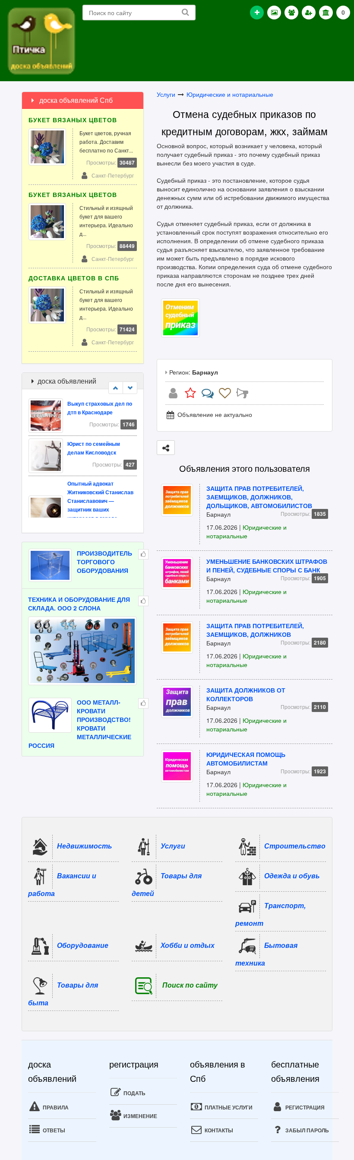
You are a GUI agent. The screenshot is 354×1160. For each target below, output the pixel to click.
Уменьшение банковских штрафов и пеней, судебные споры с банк (266, 565)
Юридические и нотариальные (229, 94)
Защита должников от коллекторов (245, 694)
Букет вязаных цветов (72, 119)
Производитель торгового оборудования (104, 562)
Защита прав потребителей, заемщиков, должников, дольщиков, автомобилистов (259, 497)
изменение (139, 1116)
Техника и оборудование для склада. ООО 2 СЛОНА (79, 603)
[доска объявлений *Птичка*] (41, 40)
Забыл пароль (306, 1130)
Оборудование (82, 945)
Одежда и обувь (292, 875)
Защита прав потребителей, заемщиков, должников (255, 630)
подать (133, 1093)
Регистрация (304, 1107)
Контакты (218, 1130)
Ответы (53, 1130)
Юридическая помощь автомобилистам (245, 758)
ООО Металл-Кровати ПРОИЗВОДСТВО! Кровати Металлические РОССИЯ (79, 724)
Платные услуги (228, 1107)
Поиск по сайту (190, 985)
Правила (55, 1107)
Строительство (295, 846)
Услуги (166, 94)
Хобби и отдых (188, 945)
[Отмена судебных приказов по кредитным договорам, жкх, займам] (180, 317)
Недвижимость (84, 846)
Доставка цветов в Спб (73, 277)
